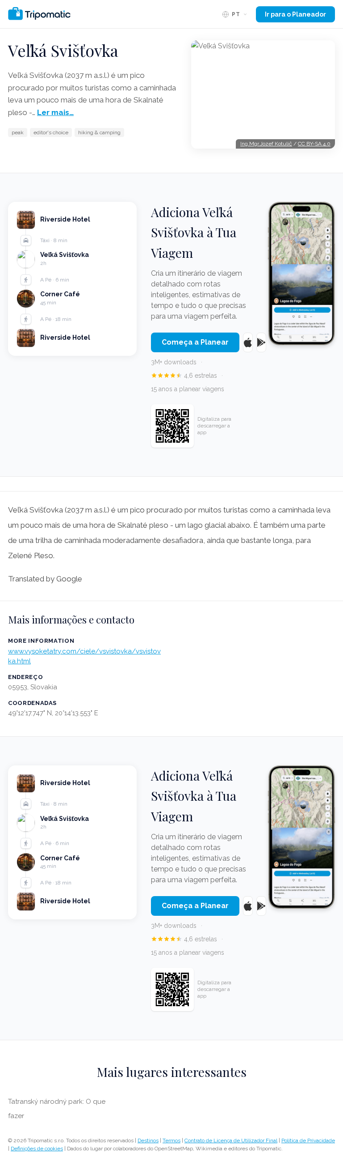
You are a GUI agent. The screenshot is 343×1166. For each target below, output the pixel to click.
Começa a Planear (195, 342)
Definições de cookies (37, 1148)
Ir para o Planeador (295, 14)
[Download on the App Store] (248, 342)
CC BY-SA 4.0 (314, 144)
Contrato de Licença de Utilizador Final (230, 1140)
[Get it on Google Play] (261, 342)
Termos (171, 1140)
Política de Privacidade (308, 1140)
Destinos (148, 1140)
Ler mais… (55, 112)
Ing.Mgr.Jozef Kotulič (266, 144)
